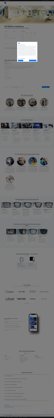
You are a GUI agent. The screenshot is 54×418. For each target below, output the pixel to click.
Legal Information (23, 58)
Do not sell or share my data (32, 60)
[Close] (36, 42)
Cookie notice (19, 58)
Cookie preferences (20, 60)
